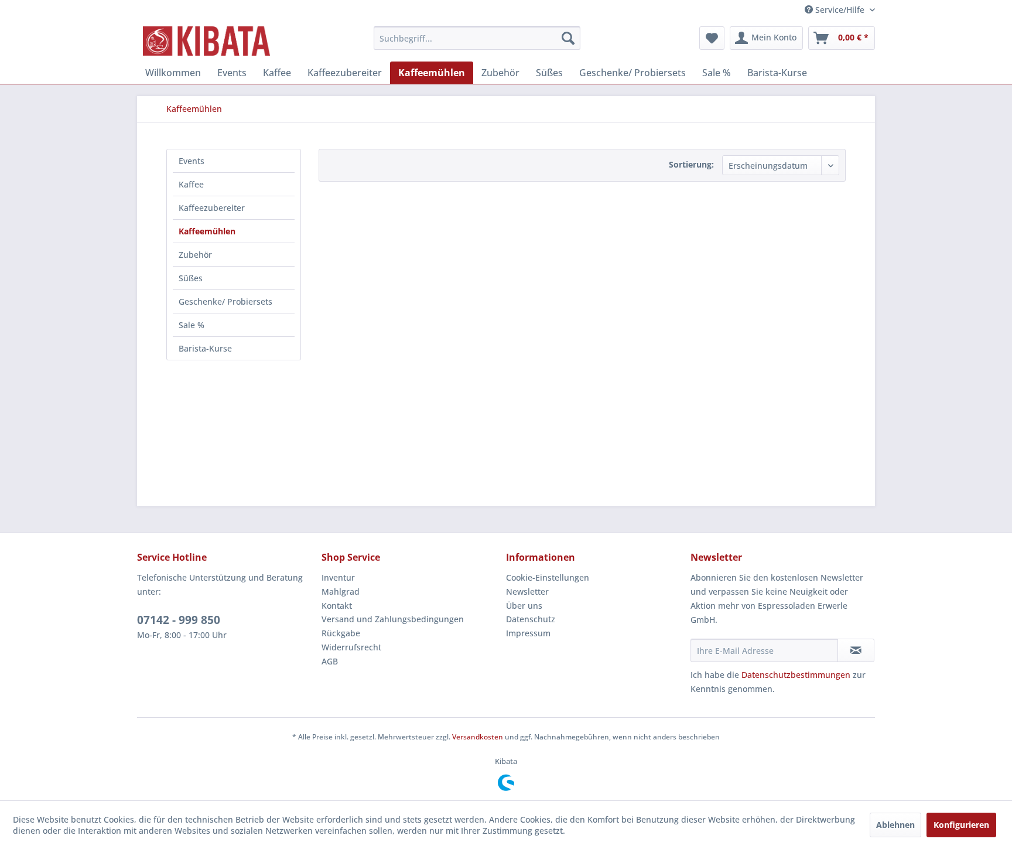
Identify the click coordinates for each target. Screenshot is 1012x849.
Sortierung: (691, 164)
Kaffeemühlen (207, 231)
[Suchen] (568, 38)
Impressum (528, 633)
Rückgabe (341, 633)
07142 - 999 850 (178, 620)
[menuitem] (477, 38)
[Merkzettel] (711, 38)
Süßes (191, 278)
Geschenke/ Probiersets (225, 301)
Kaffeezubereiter (212, 207)
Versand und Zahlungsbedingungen (393, 619)
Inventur (338, 577)
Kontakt (337, 605)
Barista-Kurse (205, 348)
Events (191, 160)
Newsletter (527, 591)
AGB (330, 661)
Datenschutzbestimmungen (795, 674)
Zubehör (195, 254)
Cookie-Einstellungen (547, 577)
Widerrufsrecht (351, 647)
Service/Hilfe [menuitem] (840, 9)
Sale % (191, 324)
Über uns (524, 605)
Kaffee (191, 184)
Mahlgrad (341, 591)
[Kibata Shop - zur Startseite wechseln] (206, 41)
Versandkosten (477, 737)
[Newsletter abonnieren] (855, 650)
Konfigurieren (961, 824)
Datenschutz (530, 619)
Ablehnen (895, 824)
